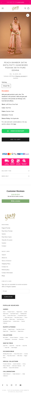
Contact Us (5, 266)
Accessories (14, 339)
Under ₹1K (5, 345)
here (15, 124)
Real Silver (21, 339)
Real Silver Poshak (7, 231)
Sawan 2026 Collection (14, 367)
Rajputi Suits (5, 331)
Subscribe (8, 296)
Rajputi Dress (13, 331)
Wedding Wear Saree (7, 353)
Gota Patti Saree (20, 319)
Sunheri (4, 243)
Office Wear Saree (8, 317)
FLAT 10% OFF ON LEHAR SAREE (18, 3)
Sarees (4, 234)
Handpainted (7, 339)
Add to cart (15, 139)
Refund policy (5, 269)
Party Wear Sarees (18, 317)
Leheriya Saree (16, 321)
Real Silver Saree (7, 237)
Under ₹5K (7, 347)
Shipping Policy (6, 263)
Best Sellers (5, 337)
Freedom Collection (7, 363)
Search (4, 254)
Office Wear (19, 355)
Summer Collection (14, 337)
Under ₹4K (24, 345)
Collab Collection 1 (7, 373)
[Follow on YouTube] (20, 385)
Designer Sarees (11, 311)
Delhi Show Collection (16, 365)
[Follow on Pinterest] (16, 385)
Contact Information (7, 272)
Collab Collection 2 (17, 373)
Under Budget (14, 347)
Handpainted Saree (7, 321)
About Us (4, 257)
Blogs (3, 275)
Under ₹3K (18, 345)
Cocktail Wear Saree (22, 315)
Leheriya (21, 337)
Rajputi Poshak (6, 228)
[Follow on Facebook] (2, 385)
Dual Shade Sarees (14, 313)
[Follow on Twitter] (7, 385)
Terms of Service (6, 260)
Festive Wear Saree (11, 315)
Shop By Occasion (7, 240)
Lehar (26, 337)
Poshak (4, 329)
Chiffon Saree (12, 319)
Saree (4, 311)
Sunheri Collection (17, 363)
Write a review (15, 201)
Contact (4, 246)
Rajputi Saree (19, 311)
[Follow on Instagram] (11, 385)
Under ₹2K (11, 345)
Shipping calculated (20, 76)
